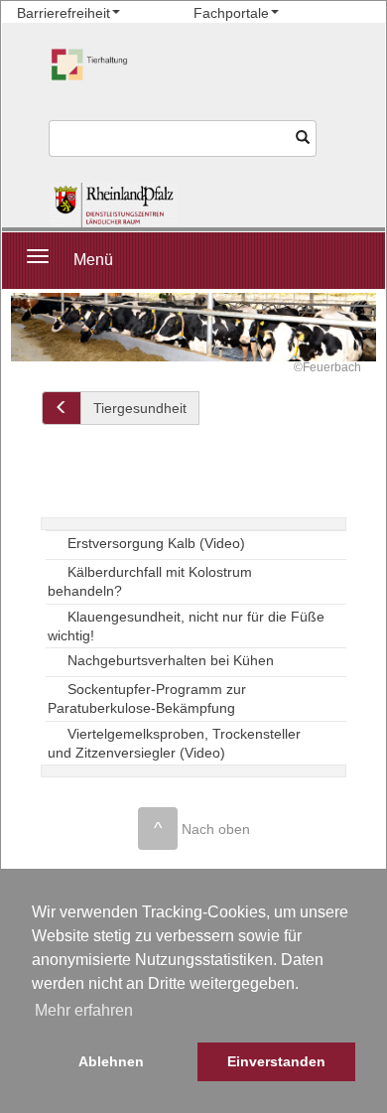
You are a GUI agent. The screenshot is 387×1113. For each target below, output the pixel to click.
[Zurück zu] (61, 408)
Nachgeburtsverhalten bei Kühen (170, 660)
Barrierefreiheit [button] (63, 13)
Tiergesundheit (140, 408)
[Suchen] (303, 138)
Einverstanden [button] (276, 1061)
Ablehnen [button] (111, 1061)
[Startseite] (114, 205)
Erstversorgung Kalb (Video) (156, 543)
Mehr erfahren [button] (84, 1010)
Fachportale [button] (231, 13)
